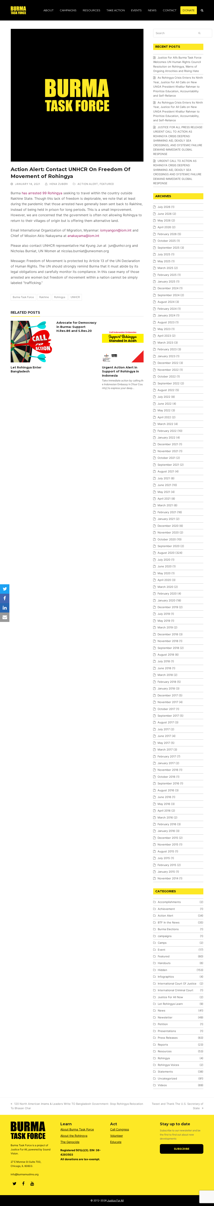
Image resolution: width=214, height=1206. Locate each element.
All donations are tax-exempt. (80, 1159)
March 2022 (165, 424)
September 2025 (169, 247)
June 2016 (164, 797)
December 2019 (168, 607)
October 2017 (166, 709)
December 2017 (168, 695)
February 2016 (167, 824)
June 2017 (164, 736)
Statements (165, 1071)
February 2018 (167, 681)
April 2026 (164, 227)
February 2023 (167, 349)
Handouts (164, 963)
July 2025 (164, 254)
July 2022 (164, 396)
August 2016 (166, 790)
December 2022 (168, 362)
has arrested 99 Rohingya (41, 193)
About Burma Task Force (77, 1129)
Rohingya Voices (168, 1065)
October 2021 (166, 457)
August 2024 (166, 301)
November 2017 (168, 702)
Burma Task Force (23, 297)
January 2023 (166, 356)
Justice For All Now (170, 997)
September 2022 (169, 383)
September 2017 (168, 715)
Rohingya (59, 297)
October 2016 (166, 776)
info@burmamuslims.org (24, 1174)
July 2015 (164, 858)
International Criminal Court (175, 990)
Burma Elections (168, 929)
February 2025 (167, 274)
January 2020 (166, 600)
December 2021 (168, 444)
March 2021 (165, 505)
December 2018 (168, 634)
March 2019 (165, 627)
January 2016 (166, 831)
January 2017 (166, 763)
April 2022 (164, 417)
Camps (162, 942)
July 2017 (164, 729)
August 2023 (166, 322)
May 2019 (164, 620)
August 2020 (166, 552)
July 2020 (164, 559)
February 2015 (167, 865)
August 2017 (166, 722)
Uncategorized (167, 1078)
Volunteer (116, 1135)
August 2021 (166, 471)
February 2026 (167, 234)
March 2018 (165, 675)
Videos (162, 1085)
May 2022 (164, 410)
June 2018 (164, 668)
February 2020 (167, 593)
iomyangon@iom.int (115, 230)
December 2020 (168, 525)
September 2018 (168, 648)
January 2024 (166, 315)
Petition (163, 1024)
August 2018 (166, 654)
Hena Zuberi (59, 183)
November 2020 (168, 532)
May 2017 (164, 742)
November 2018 (168, 641)
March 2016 (165, 817)
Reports (163, 1044)
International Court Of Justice (177, 983)
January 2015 (166, 871)
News (161, 1010)
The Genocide (69, 1142)
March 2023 (165, 342)
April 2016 (164, 810)
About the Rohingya (73, 1135)
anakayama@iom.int (83, 236)
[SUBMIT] (199, 33)
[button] (202, 10)
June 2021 (164, 485)
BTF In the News (169, 922)
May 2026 (164, 220)
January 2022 (166, 437)
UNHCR (75, 297)
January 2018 (166, 688)
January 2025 (166, 281)
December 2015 (168, 837)
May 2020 (164, 573)
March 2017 (165, 749)
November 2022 (168, 369)
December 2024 (168, 288)
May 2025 (164, 261)
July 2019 (164, 613)
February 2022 (167, 430)
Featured (107, 183)
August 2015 (166, 851)
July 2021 (164, 478)
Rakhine (44, 297)
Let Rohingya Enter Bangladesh (26, 369)
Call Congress (119, 1129)
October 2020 (167, 539)
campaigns (165, 936)
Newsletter (165, 1017)
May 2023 (164, 329)
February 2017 (167, 756)
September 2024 (169, 295)
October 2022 (167, 376)
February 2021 (167, 512)
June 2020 (165, 566)
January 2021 (166, 519)
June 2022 (165, 403)
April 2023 (164, 335)
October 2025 (167, 240)
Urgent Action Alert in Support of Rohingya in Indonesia (120, 371)
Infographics (166, 976)
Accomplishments (169, 902)
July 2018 (164, 661)
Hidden (162, 970)
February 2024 (167, 308)
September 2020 (169, 546)
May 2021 (164, 492)
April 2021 (164, 498)
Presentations (167, 1031)
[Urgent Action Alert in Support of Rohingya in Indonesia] (123, 341)
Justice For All (115, 1200)
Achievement (166, 909)
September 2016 (168, 783)
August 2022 (166, 390)
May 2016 (164, 804)
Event (161, 949)
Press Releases (168, 1037)
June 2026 (165, 213)
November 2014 (168, 878)
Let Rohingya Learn (170, 1003)
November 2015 (168, 844)
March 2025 (165, 268)
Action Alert (88, 183)
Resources (165, 1051)
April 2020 (164, 580)
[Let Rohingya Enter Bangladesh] (31, 341)
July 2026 (164, 206)
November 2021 (168, 451)
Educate (115, 1142)
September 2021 (168, 464)
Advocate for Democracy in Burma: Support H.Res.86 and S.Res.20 (76, 327)
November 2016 (168, 769)
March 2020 (165, 586)
